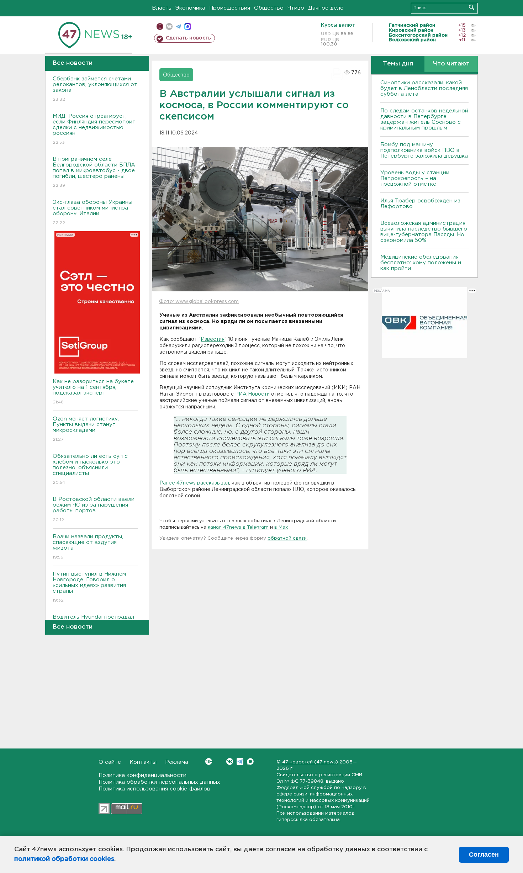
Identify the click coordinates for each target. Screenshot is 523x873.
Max (250, 761)
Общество (269, 8)
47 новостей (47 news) (310, 762)
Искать (471, 7)
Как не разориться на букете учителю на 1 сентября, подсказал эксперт (93, 391)
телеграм (178, 26)
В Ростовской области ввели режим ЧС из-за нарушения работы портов (93, 509)
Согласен (484, 854)
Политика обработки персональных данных (159, 782)
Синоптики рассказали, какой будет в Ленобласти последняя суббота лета (424, 88)
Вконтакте (229, 761)
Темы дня (398, 64)
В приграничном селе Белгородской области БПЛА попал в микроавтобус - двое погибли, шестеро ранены (94, 172)
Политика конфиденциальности (142, 775)
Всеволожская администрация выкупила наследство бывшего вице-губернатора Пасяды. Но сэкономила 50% (423, 232)
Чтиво (295, 8)
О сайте (110, 762)
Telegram (240, 761)
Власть (161, 8)
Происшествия (229, 8)
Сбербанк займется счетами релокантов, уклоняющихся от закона (95, 88)
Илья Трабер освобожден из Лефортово (420, 204)
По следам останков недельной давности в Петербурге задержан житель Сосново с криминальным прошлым (424, 119)
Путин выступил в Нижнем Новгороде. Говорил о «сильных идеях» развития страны (89, 587)
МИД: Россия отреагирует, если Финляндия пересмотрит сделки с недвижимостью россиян (94, 129)
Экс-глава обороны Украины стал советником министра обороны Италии (92, 212)
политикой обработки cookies (64, 859)
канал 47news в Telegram (238, 527)
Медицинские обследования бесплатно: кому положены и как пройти (420, 263)
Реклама (176, 762)
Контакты (143, 762)
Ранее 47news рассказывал (194, 483)
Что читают (451, 64)
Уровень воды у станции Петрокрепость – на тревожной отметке (414, 178)
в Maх (281, 527)
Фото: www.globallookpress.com (199, 302)
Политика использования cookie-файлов (154, 789)
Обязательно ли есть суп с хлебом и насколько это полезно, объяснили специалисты (90, 469)
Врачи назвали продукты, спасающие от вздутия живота (88, 546)
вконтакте (169, 26)
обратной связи (287, 538)
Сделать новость (188, 38)
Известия (212, 339)
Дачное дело (326, 8)
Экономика (190, 8)
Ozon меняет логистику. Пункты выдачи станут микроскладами (86, 429)
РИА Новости (252, 394)
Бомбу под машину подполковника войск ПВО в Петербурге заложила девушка (424, 150)
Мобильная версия (160, 26)
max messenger (187, 26)
